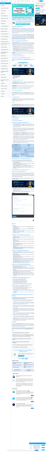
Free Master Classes (32, 443)
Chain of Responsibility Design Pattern (17, 120)
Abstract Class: (24, 161)
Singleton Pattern (15, 299)
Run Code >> (14, 216)
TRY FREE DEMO (37, 8)
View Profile (14, 379)
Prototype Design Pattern (15, 117)
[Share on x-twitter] (24, 358)
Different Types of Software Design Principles (18, 55)
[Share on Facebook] (23, 358)
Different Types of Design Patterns (17, 54)
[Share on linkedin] (26, 358)
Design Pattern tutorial (17, 34)
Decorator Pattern (15, 312)
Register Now (43, 447)
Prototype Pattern (15, 305)
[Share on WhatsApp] (27, 358)
